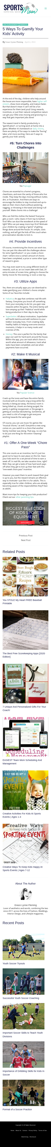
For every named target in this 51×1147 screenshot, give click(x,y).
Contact (24, 1130)
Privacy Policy (33, 1130)
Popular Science (27, 392)
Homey (9, 334)
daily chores (38, 128)
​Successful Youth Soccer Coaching (21, 998)
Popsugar (27, 186)
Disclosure (33, 1137)
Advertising (24, 1137)
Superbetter (11, 316)
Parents (23, 25)
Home (12, 1130)
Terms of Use (42, 1130)
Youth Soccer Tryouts (14, 963)
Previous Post (26, 536)
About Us (18, 1130)
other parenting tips (24, 497)
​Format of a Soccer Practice (17, 1109)
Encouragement (10, 25)
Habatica (10, 298)
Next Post (26, 540)
